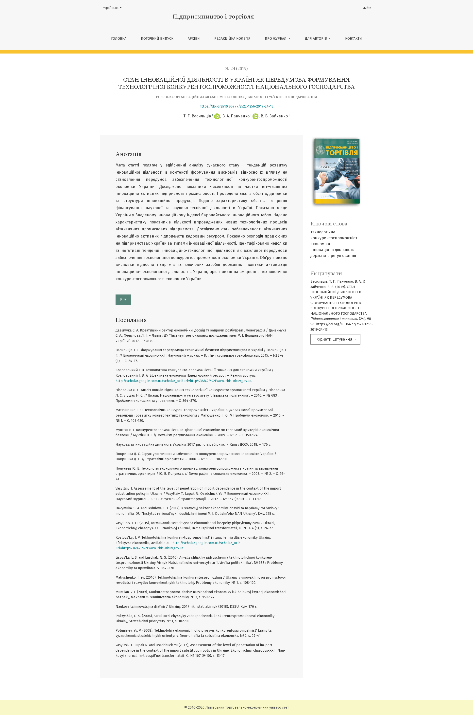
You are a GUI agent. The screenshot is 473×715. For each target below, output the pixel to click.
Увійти (367, 8)
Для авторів (316, 39)
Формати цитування (334, 339)
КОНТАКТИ (353, 39)
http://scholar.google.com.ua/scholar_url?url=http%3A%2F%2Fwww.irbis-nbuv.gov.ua (183, 381)
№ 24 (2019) (236, 69)
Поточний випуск (157, 39)
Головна (118, 39)
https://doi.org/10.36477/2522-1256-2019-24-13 (236, 106)
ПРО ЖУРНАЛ (276, 39)
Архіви (194, 39)
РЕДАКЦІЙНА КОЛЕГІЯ (232, 39)
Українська (114, 8)
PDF (123, 299)
